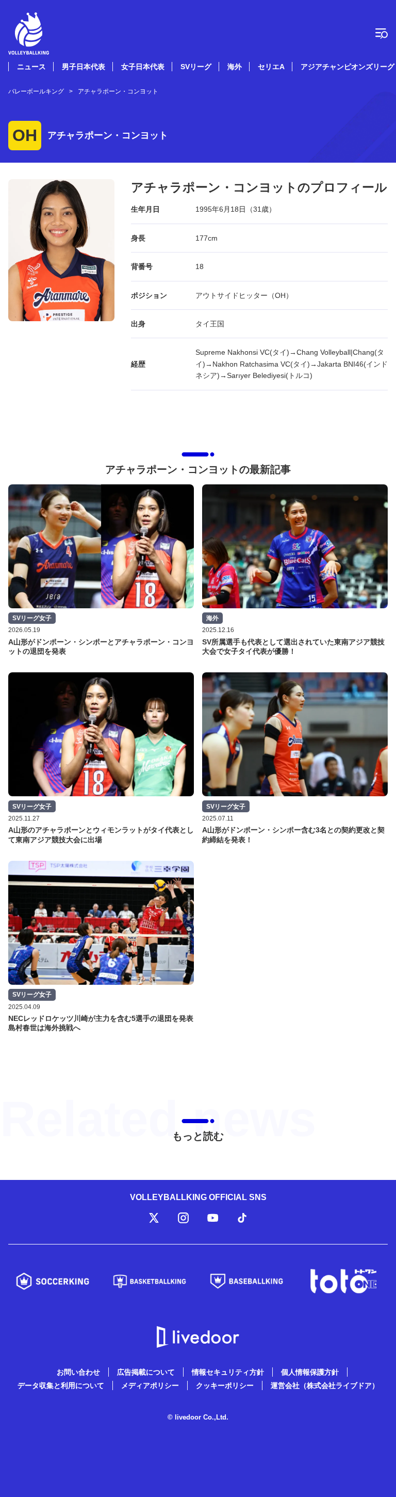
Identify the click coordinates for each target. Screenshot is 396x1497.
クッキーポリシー (225, 1385)
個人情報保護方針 (310, 1372)
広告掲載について (146, 1372)
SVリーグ (195, 66)
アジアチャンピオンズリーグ (347, 66)
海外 (234, 66)
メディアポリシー (150, 1385)
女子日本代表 (142, 66)
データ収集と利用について (61, 1385)
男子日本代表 (83, 66)
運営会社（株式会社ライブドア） (325, 1385)
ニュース (31, 66)
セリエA (271, 66)
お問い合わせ (78, 1372)
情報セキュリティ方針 (228, 1372)
